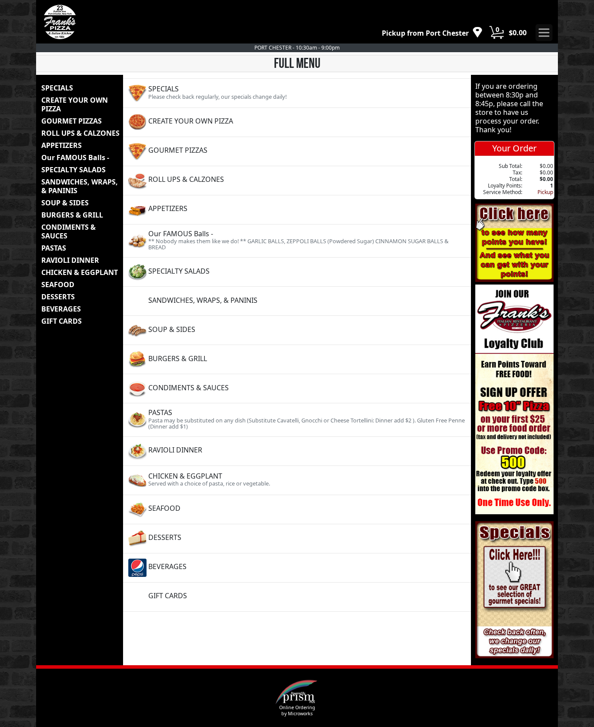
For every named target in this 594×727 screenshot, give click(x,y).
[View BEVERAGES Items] (297, 567)
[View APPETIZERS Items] (297, 209)
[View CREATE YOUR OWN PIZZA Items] (297, 122)
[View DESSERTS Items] (297, 538)
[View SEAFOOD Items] (297, 509)
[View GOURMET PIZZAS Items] (297, 151)
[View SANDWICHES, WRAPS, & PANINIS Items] (297, 301)
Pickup (545, 192)
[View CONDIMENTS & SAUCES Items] (297, 388)
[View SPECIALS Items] (297, 93)
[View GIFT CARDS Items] (297, 597)
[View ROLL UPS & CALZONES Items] (297, 180)
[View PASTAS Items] (297, 419)
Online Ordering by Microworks (297, 710)
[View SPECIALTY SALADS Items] (297, 272)
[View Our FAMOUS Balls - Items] (297, 240)
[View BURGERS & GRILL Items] (297, 359)
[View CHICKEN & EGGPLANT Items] (297, 480)
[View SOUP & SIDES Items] (297, 330)
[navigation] (432, 33)
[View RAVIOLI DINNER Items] (297, 451)
